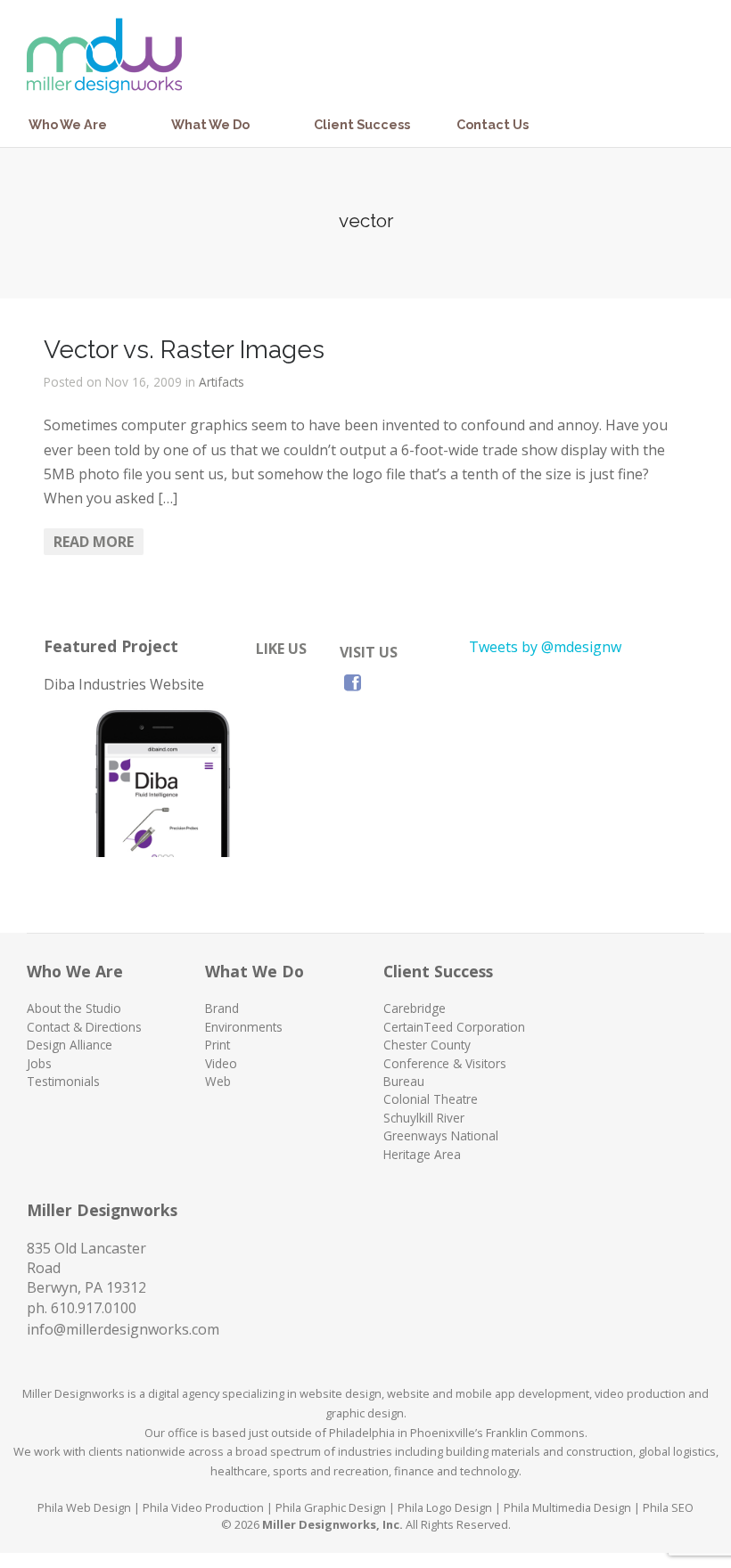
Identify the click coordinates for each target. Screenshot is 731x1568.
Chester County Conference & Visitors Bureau (444, 1063)
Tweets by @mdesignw (545, 647)
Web (218, 1081)
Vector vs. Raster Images (184, 349)
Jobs (39, 1063)
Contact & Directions (84, 1026)
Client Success (362, 124)
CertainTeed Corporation (454, 1026)
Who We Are (68, 124)
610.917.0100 (93, 1308)
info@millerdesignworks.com (123, 1329)
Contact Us (492, 124)
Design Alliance (69, 1044)
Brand (222, 1008)
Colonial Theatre (430, 1098)
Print (217, 1044)
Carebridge (414, 1008)
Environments (244, 1026)
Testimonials (63, 1081)
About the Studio (74, 1008)
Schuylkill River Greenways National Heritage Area (440, 1136)
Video (221, 1063)
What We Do (210, 124)
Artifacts (221, 381)
